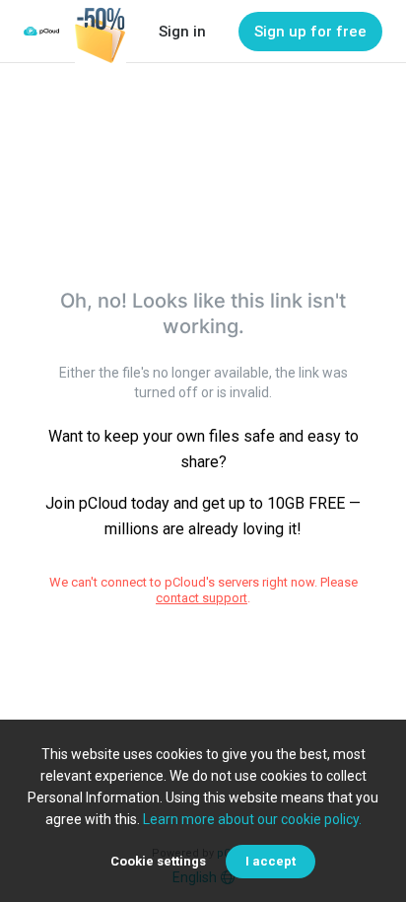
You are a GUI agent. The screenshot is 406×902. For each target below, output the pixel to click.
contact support (201, 597)
